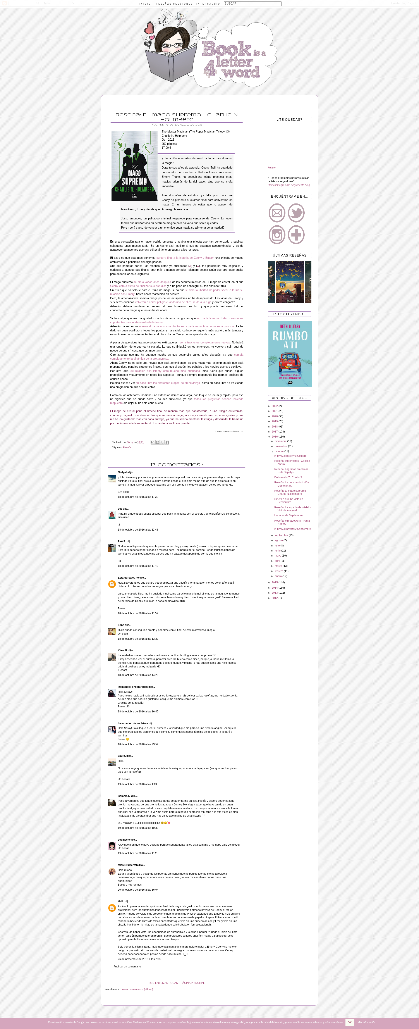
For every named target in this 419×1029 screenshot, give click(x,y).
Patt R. (122, 541)
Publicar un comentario (127, 966)
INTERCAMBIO (208, 4)
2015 (275, 582)
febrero (279, 571)
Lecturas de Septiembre (288, 515)
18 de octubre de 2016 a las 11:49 (138, 565)
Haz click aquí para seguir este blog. (289, 185)
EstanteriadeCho (128, 577)
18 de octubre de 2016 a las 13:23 (138, 638)
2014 (275, 587)
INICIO (145, 4)
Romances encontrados (133, 686)
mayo (278, 555)
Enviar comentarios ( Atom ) (136, 989)
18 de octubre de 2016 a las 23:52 (138, 744)
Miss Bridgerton (128, 865)
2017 (275, 431)
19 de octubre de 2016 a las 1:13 (137, 784)
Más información (366, 1022)
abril (278, 560)
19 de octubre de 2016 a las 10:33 (138, 827)
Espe (121, 625)
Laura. (122, 755)
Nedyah (123, 472)
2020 (275, 416)
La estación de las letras (133, 723)
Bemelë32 (124, 796)
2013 (275, 592)
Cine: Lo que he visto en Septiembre (288, 501)
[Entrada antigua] (105, 983)
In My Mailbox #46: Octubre (290, 455)
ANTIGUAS (171, 982)
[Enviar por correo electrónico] (153, 442)
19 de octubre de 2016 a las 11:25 (138, 853)
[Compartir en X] (162, 442)
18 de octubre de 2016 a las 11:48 (138, 529)
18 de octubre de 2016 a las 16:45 (138, 711)
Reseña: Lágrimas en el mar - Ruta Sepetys (291, 471)
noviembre (281, 446)
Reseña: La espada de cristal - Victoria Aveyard (292, 509)
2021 (275, 411)
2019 (275, 421)
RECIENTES (156, 982)
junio (278, 550)
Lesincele (124, 839)
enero (278, 576)
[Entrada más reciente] (249, 983)
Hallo (121, 901)
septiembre (282, 535)
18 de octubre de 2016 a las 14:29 (138, 675)
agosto (279, 540)
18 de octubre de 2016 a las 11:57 (138, 613)
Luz (120, 508)
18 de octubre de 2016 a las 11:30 (138, 496)
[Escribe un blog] (157, 442)
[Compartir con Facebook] (167, 442)
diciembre (281, 441)
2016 (275, 436)
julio (277, 545)
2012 (275, 598)
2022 (275, 406)
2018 (275, 426)
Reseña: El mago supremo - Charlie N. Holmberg (290, 492)
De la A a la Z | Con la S (288, 477)
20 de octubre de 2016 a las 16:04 (138, 889)
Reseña (127, 447)
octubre (279, 451)
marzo (279, 565)
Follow (272, 167)
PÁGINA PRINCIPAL (193, 982)
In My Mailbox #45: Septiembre (292, 529)
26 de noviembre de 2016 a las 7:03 (139, 959)
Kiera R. (123, 650)
